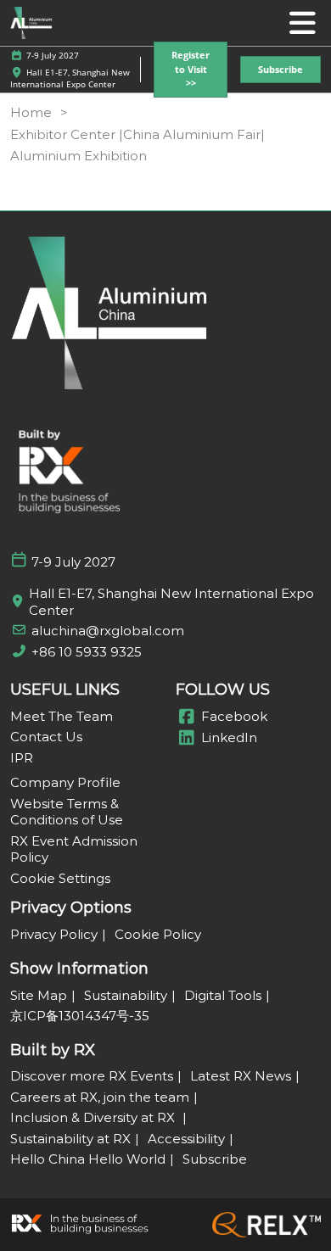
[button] (190, 70)
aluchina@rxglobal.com (107, 631)
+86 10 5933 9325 (86, 652)
